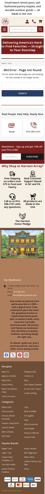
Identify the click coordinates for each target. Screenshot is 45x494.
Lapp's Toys (6, 453)
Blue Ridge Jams (30, 453)
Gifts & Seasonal (31, 424)
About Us (5, 372)
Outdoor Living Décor (10, 423)
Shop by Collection (31, 433)
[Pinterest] (19, 355)
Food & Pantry (8, 411)
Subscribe (32, 156)
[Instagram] (26, 355)
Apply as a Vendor (9, 376)
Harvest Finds (29, 437)
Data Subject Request (33, 384)
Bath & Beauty (8, 432)
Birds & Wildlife (30, 411)
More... (27, 469)
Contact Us (28, 376)
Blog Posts (6, 380)
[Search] (40, 29)
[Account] (27, 21)
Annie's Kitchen (30, 448)
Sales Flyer (6, 436)
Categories (8, 401)
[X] (13, 355)
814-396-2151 (19, 292)
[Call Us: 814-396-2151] (34, 21)
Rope (26, 420)
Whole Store (7, 407)
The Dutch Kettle (8, 464)
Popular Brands (10, 443)
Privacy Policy (7, 384)
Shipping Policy (30, 372)
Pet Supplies (29, 416)
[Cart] (40, 21)
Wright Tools (7, 448)
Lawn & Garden (8, 427)
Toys (26, 407)
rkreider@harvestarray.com (25, 295)
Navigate (7, 366)
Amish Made (29, 428)
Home (4, 63)
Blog (26, 380)
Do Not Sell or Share (32, 389)
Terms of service (8, 396)
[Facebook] (6, 355)
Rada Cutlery (29, 457)
